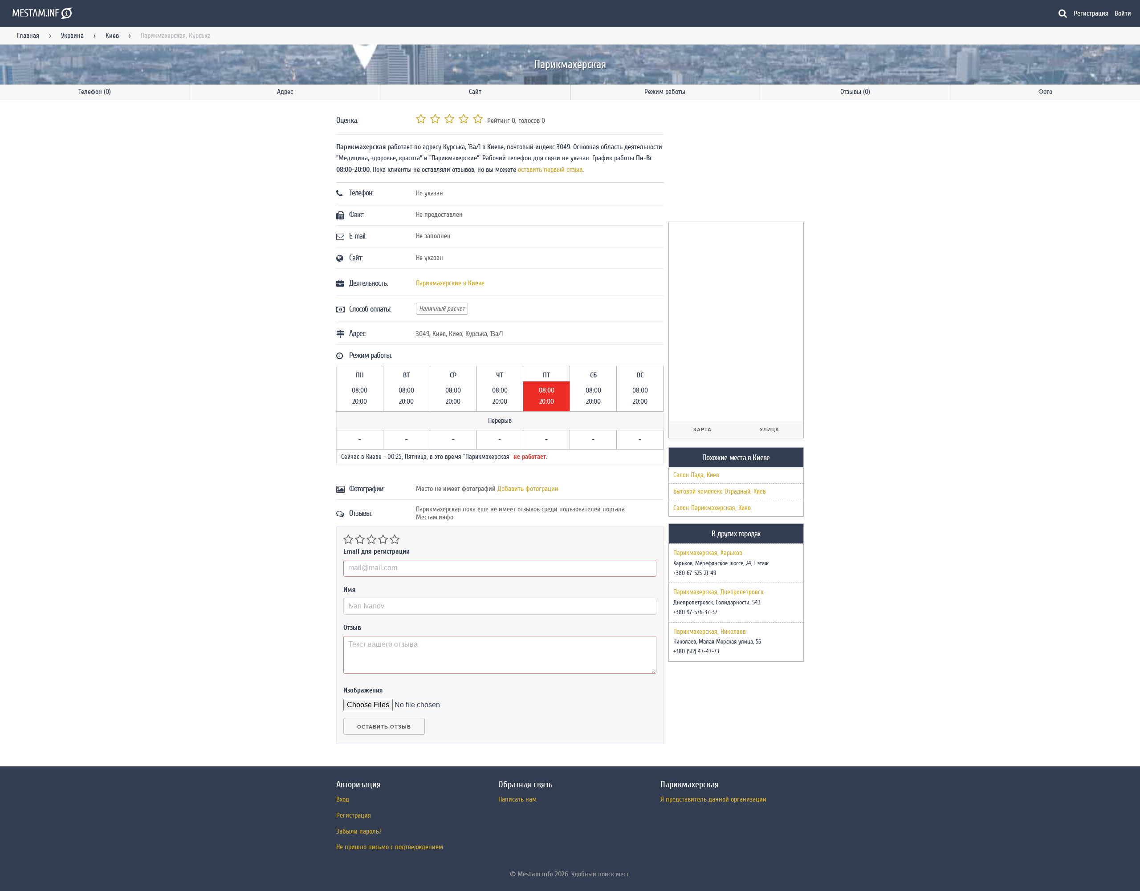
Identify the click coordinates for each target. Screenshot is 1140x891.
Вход (342, 799)
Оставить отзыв (384, 726)
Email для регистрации (376, 551)
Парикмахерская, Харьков (707, 553)
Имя (349, 590)
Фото (1045, 92)
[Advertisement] (735, 162)
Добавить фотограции (527, 489)
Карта (702, 429)
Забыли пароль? (359, 831)
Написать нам (517, 799)
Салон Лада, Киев (696, 475)
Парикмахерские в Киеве (450, 283)
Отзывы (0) (855, 92)
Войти (1123, 13)
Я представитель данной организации (713, 799)
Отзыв (352, 628)
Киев (112, 36)
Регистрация (1091, 13)
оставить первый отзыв (550, 170)
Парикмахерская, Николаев (709, 632)
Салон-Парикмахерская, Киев (712, 508)
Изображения (363, 690)
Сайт (475, 92)
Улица (769, 429)
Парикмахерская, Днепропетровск (718, 592)
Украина (72, 36)
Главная (28, 36)
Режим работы (664, 92)
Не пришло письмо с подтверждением (389, 847)
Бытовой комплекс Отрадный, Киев (719, 491)
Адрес (285, 92)
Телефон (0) (94, 92)
